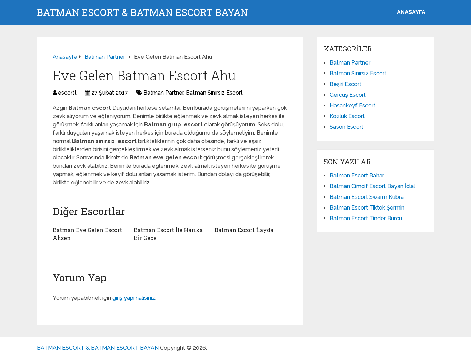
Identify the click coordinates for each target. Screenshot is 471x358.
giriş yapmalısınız (133, 297)
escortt (67, 92)
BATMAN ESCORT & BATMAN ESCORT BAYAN (142, 12)
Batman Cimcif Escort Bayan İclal (372, 186)
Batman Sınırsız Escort (214, 92)
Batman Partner (163, 92)
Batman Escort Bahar (357, 175)
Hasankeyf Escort (352, 105)
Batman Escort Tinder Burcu (366, 218)
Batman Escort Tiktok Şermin (367, 207)
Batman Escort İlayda (243, 229)
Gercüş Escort (348, 94)
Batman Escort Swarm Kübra (367, 197)
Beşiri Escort (345, 84)
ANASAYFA (411, 12)
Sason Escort (346, 127)
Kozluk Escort (347, 116)
